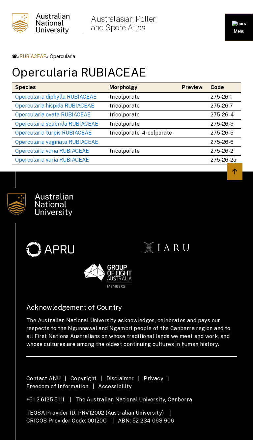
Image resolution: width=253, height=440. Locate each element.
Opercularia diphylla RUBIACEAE (56, 97)
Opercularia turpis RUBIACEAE (53, 133)
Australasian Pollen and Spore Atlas (124, 23)
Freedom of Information (57, 386)
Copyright (83, 378)
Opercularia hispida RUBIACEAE (54, 106)
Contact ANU (43, 378)
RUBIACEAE (32, 56)
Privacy (153, 378)
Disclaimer (120, 378)
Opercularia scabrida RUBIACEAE (56, 124)
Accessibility (115, 386)
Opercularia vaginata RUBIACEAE (56, 142)
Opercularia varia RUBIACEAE (52, 151)
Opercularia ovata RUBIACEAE (53, 114)
